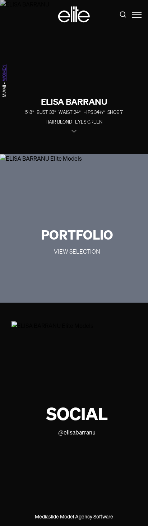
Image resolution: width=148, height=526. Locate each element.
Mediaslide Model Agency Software (74, 516)
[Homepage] (74, 14)
